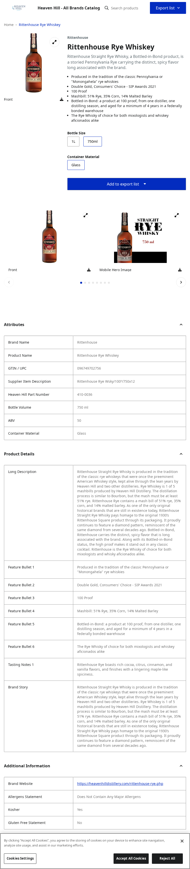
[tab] (81, 283)
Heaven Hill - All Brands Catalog (69, 8)
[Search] (107, 8)
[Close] (182, 841)
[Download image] (61, 99)
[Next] (181, 282)
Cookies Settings (20, 858)
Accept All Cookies (131, 858)
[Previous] (9, 282)
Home (9, 24)
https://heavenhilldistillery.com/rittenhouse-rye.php (120, 783)
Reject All (167, 858)
